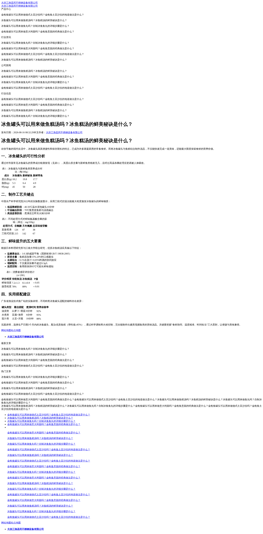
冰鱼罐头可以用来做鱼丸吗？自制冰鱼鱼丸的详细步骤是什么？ (41, 421)
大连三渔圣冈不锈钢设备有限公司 (19, 2)
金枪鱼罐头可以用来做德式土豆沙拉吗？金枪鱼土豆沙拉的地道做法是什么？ (48, 414)
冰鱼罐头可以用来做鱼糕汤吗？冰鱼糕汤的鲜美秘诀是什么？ (40, 418)
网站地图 (6, 330)
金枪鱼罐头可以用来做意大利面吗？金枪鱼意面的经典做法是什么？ (43, 424)
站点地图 (16, 330)
